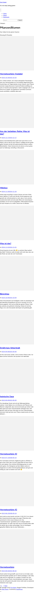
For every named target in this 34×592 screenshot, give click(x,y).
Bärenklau (4, 294)
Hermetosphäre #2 (8, 509)
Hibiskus (4, 187)
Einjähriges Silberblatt (10, 348)
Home (5, 13)
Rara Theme (5, 589)
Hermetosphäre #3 (8, 454)
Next (6, 586)
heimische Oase (7, 396)
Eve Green (3, 2)
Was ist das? (5, 243)
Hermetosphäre (7, 567)
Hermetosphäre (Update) (11, 74)
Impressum (6, 17)
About (5, 15)
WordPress (19, 589)
